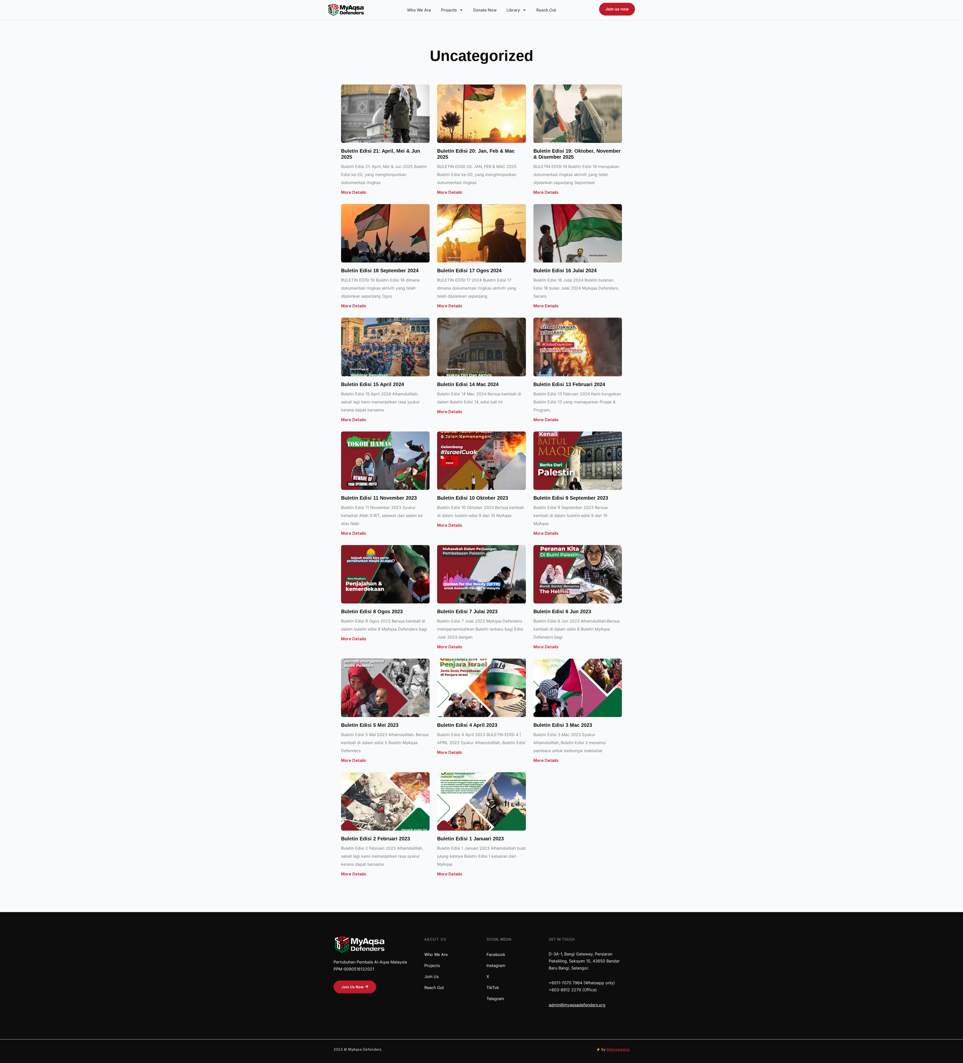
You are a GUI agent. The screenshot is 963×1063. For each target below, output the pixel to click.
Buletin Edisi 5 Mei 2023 (369, 725)
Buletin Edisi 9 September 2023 (570, 498)
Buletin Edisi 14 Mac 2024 (468, 384)
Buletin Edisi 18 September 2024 (380, 270)
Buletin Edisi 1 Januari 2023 (470, 838)
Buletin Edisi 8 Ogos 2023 (372, 611)
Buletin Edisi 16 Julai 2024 (565, 270)
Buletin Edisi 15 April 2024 (372, 384)
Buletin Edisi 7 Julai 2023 (467, 611)
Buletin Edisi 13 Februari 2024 (569, 384)
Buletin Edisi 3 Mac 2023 (562, 725)
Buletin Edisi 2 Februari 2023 (375, 838)
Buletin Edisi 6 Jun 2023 (562, 611)
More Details (353, 192)
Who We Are (419, 10)
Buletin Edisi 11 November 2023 (379, 498)
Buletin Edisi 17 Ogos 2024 (469, 270)
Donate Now (485, 10)
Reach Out (546, 10)
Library (513, 10)
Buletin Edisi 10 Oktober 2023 (472, 498)
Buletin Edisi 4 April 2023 (467, 725)
